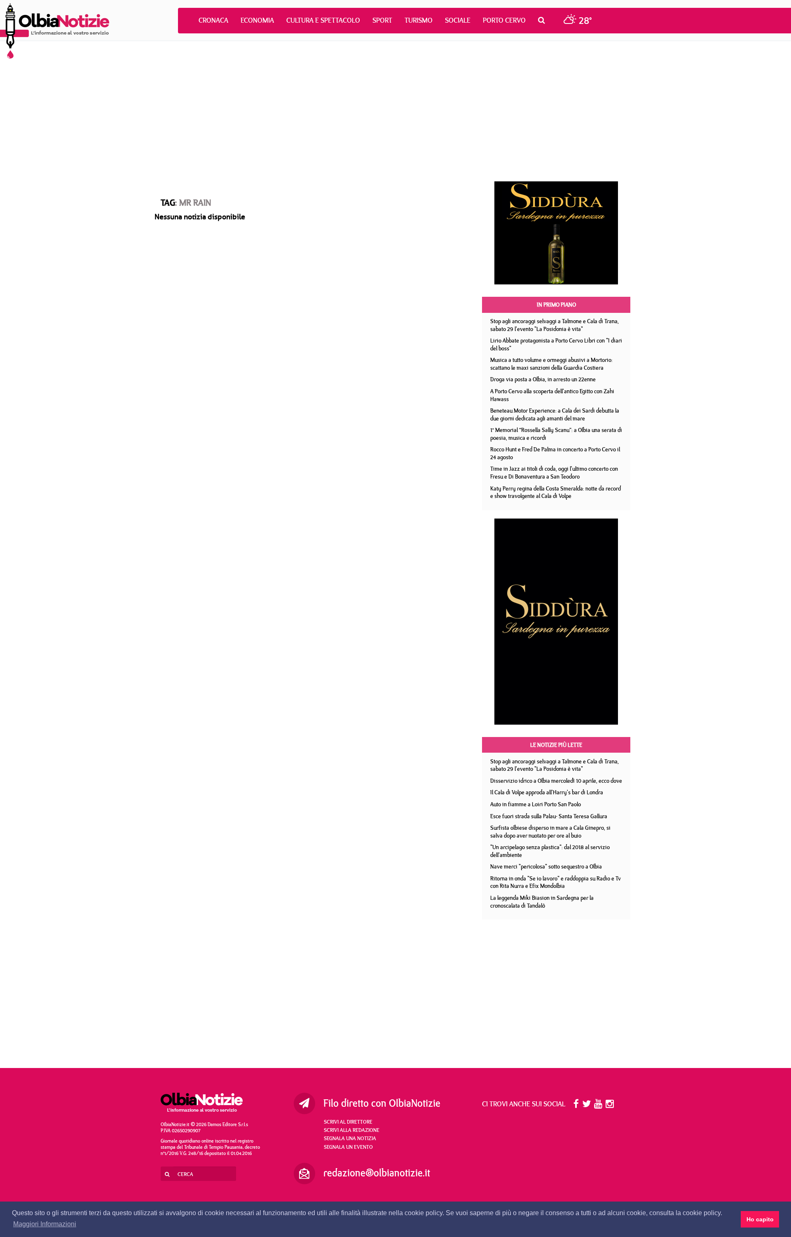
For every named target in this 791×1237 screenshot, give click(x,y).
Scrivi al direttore (348, 1121)
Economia (257, 20)
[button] (543, 20)
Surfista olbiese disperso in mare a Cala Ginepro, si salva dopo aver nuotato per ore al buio (550, 832)
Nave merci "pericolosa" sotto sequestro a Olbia (546, 866)
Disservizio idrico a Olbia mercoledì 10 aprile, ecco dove (556, 781)
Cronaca (213, 20)
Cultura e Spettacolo (323, 20)
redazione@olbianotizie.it (376, 1173)
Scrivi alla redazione (351, 1130)
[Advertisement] (395, 111)
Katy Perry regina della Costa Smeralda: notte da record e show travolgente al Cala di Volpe (555, 492)
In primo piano (556, 304)
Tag (168, 202)
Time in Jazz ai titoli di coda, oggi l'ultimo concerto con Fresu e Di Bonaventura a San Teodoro (554, 473)
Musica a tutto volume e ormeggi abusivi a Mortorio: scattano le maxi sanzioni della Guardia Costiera (551, 364)
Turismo (419, 20)
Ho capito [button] (760, 1219)
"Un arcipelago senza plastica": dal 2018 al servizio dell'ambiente (550, 851)
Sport (382, 20)
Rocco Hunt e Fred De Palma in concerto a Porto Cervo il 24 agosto (555, 453)
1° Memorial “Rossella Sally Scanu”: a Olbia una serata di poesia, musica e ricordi (556, 434)
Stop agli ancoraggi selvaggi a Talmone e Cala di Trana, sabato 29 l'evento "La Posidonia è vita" (554, 325)
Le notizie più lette (556, 745)
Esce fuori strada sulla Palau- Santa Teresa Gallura (548, 816)
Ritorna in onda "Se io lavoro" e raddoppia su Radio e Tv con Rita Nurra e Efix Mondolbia (555, 882)
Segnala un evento (348, 1146)
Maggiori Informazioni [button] (44, 1224)
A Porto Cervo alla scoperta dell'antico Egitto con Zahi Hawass (552, 395)
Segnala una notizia (350, 1138)
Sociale (457, 20)
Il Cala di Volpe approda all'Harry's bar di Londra (546, 792)
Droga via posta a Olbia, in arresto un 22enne (543, 379)
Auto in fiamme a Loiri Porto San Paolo (535, 804)
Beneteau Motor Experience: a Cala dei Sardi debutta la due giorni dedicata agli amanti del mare (554, 414)
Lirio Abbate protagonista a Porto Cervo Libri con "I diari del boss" (556, 344)
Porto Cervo (504, 20)
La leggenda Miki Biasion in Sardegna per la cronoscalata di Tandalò (542, 902)
